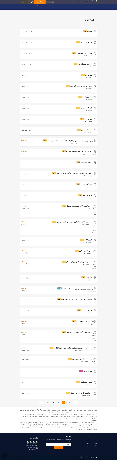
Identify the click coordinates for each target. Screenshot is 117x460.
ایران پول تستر (87, 195)
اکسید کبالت (88, 240)
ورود (53, 2)
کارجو (83, 425)
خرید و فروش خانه (41, 427)
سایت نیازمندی (62, 422)
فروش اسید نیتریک (86, 42)
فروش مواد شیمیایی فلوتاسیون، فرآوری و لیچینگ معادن (74, 173)
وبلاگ (87, 443)
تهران (85, 33)
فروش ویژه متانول (85, 251)
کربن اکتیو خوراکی (86, 108)
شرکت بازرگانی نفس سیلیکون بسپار (78, 206)
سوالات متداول (85, 439)
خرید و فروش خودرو (50, 427)
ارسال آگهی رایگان (26, 422)
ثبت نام (48, 2)
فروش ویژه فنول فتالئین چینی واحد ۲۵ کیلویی (68, 348)
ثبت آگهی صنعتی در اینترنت (80, 429)
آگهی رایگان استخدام (29, 425)
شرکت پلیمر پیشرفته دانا (84, 53)
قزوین (82, 224)
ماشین (59, 425)
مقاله (87, 446)
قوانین (87, 436)
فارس (84, 154)
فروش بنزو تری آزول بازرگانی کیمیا (81, 86)
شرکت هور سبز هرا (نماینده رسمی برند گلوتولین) (76, 299)
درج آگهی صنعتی (27, 424)
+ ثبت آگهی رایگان (40, 2)
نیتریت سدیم (88, 371)
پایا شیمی (89, 277)
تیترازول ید (88, 75)
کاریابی (79, 425)
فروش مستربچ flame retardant (78, 151)
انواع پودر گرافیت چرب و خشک (80, 393)
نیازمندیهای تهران (66, 424)
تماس (96, 439)
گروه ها (30, 2)
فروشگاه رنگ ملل (86, 184)
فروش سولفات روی (84, 64)
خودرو (56, 425)
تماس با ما (23, 2)
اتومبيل (64, 425)
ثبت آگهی (59, 424)
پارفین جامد (88, 119)
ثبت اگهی (54, 424)
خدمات (92, 425)
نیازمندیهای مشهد (84, 427)
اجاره (68, 425)
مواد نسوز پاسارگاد (82, 321)
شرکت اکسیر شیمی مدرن (80, 359)
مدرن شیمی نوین (86, 130)
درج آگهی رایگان (43, 422)
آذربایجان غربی (62, 291)
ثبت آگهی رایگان (32, 414)
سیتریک (89, 31)
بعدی (48, 402)
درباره (96, 436)
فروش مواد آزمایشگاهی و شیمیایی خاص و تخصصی (63, 140)
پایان (42, 402)
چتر (96, 414)
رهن (71, 425)
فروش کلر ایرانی (86, 310)
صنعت (96, 22)
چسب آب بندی (66, 288)
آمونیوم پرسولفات (86, 382)
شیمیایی (90, 33)
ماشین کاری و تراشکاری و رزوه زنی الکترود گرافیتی (73, 222)
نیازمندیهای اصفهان (93, 427)
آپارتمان (75, 425)
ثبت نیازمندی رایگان (75, 427)
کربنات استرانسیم (86, 162)
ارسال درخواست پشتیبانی (95, 445)
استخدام (88, 425)
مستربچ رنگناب (87, 97)
